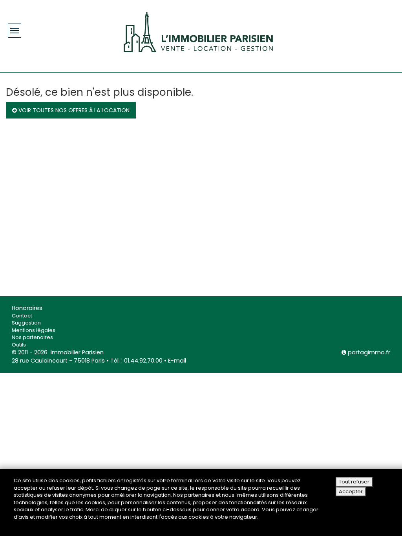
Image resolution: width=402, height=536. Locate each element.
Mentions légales (33, 330)
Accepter (351, 491)
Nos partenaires (32, 337)
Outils (19, 344)
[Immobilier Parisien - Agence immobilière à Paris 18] (198, 31)
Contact (22, 315)
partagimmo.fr (368, 352)
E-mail (177, 361)
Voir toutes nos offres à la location (73, 110)
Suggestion (26, 322)
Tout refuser (354, 481)
